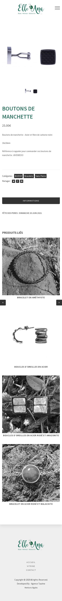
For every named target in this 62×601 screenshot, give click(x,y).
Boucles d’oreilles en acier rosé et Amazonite (31, 435)
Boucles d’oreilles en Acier (31, 366)
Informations (31, 200)
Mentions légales (31, 587)
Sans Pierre (41, 176)
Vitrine (31, 566)
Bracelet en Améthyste (31, 297)
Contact (31, 570)
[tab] (31, 200)
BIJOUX (18, 176)
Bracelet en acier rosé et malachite (31, 504)
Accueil (31, 562)
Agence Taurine (38, 583)
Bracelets (28, 176)
